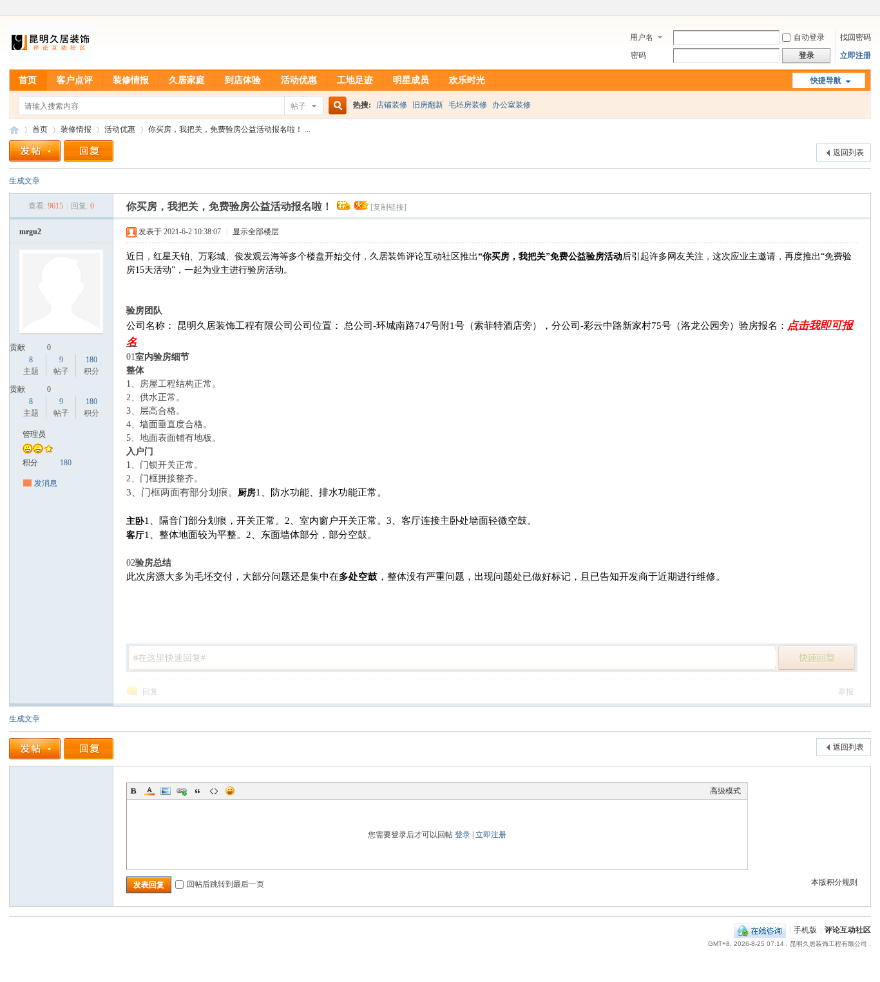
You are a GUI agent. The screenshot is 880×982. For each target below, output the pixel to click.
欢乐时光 (467, 80)
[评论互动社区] (50, 61)
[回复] (88, 151)
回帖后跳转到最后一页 (225, 884)
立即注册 (855, 55)
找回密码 (855, 37)
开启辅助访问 (868, 9)
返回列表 (848, 152)
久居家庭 (187, 80)
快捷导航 (825, 80)
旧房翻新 (427, 104)
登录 (462, 834)
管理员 (34, 434)
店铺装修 (391, 104)
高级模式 (725, 790)
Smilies (230, 790)
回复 (150, 691)
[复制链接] (388, 207)
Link (181, 790)
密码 (638, 55)
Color (149, 790)
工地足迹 (355, 80)
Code (213, 790)
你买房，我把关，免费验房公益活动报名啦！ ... (229, 129)
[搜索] (335, 105)
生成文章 (24, 180)
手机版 (805, 929)
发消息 (45, 483)
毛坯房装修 (467, 104)
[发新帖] (35, 151)
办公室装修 (511, 104)
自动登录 (809, 37)
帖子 (298, 106)
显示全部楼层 (256, 231)
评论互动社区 (14, 129)
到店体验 (243, 80)
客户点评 (75, 80)
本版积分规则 (834, 882)
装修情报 (131, 80)
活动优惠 (299, 80)
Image (165, 790)
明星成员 (411, 80)
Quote (197, 790)
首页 (28, 80)
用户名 (641, 37)
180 (91, 359)
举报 (846, 691)
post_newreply (817, 657)
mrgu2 (30, 231)
